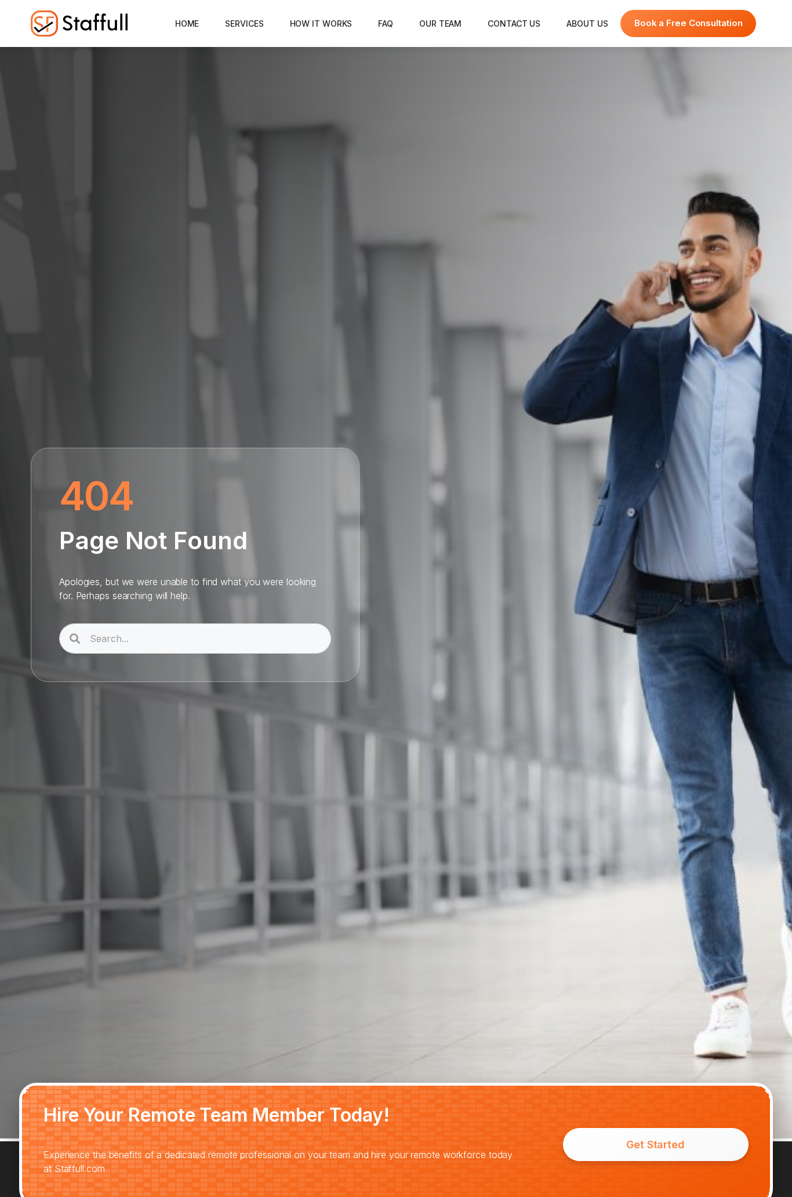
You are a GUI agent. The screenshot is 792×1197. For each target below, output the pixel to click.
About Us (587, 23)
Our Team (440, 23)
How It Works (321, 23)
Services (244, 23)
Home (187, 23)
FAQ (385, 23)
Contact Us (514, 23)
